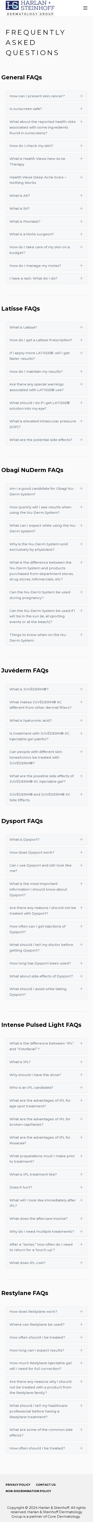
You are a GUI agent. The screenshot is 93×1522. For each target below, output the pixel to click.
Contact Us (46, 1484)
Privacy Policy (18, 1484)
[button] (46, 96)
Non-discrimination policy (28, 1491)
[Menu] (85, 8)
